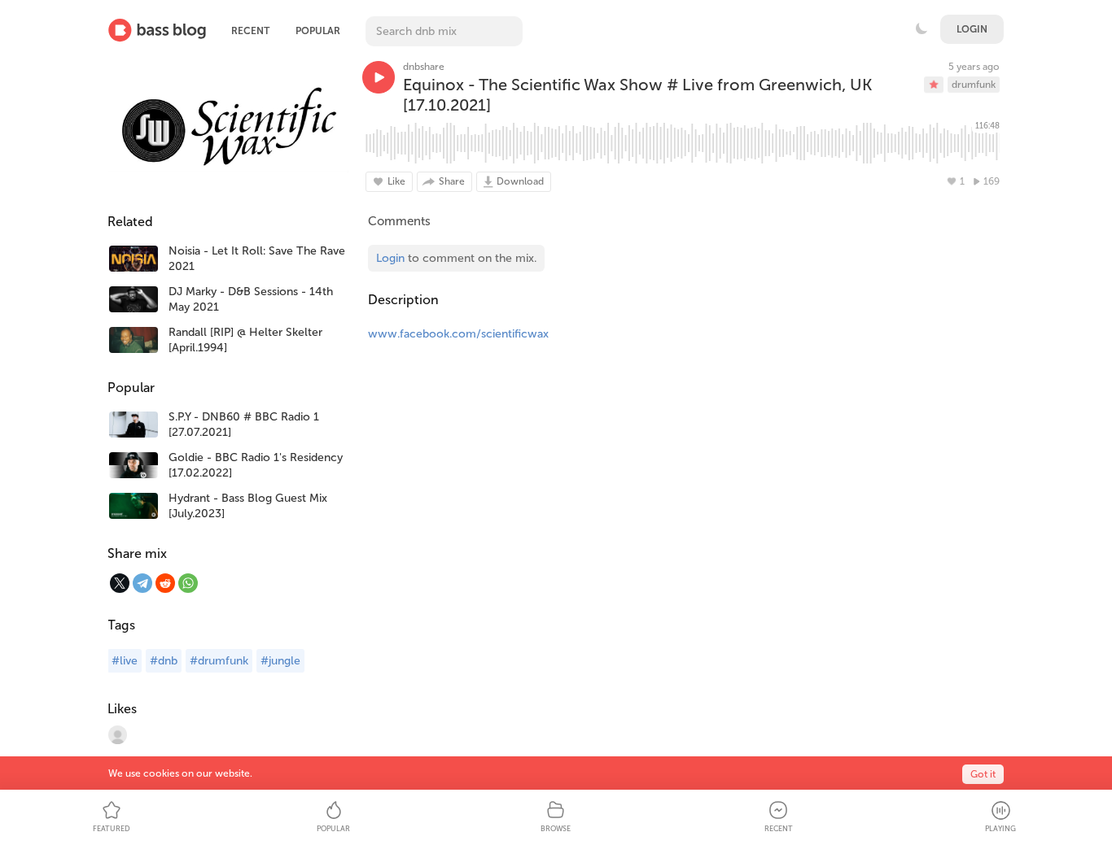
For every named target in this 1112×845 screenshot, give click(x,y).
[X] (119, 583)
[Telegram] (142, 583)
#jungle (280, 661)
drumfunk (974, 84)
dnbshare (423, 66)
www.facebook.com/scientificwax (458, 334)
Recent (250, 31)
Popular (318, 31)
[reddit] (165, 583)
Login (972, 29)
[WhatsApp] (188, 583)
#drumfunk (219, 661)
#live (125, 661)
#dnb (163, 661)
